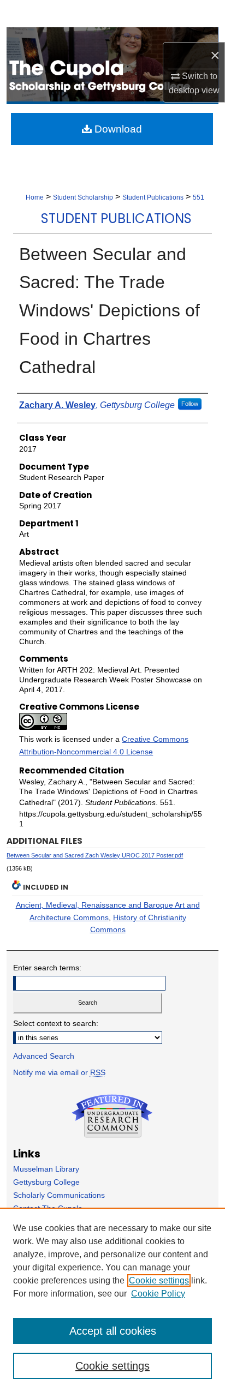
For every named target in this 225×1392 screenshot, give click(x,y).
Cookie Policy (158, 1293)
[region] (112, 1300)
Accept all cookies (112, 1331)
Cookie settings (159, 1280)
